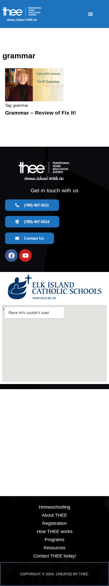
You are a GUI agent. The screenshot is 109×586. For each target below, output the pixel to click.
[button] (90, 14)
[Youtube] (25, 255)
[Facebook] (11, 255)
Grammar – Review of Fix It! (40, 113)
